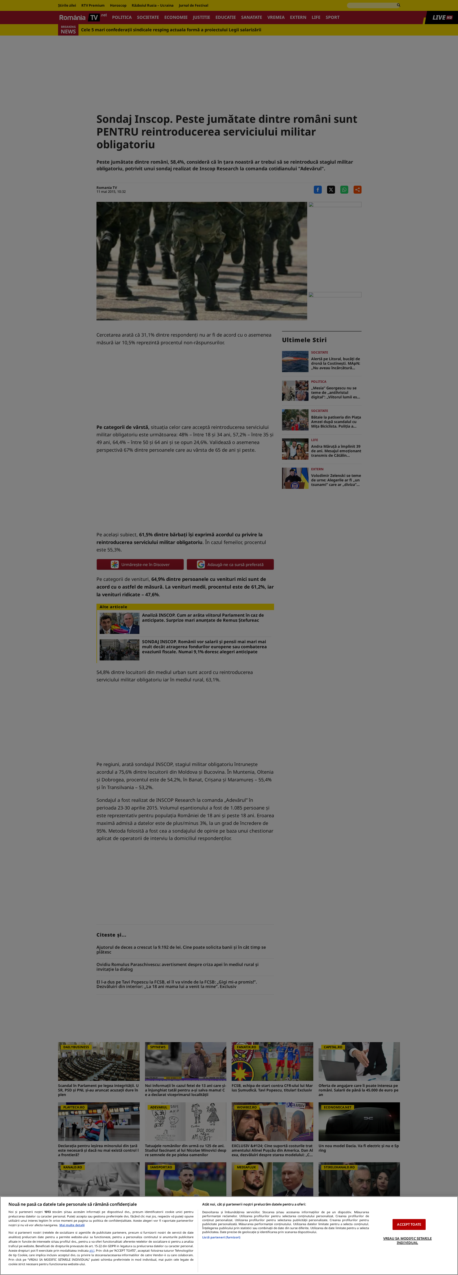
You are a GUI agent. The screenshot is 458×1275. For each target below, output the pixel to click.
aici (91, 1250)
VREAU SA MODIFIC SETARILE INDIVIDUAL (407, 1240)
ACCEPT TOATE (409, 1224)
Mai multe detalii (72, 1225)
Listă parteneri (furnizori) (221, 1237)
